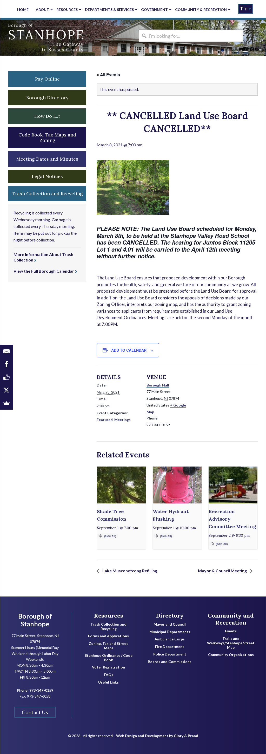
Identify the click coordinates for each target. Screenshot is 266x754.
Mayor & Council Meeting (223, 570)
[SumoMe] (6, 403)
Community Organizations (231, 655)
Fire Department (169, 647)
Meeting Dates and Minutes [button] (47, 159)
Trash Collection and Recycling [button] (47, 193)
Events (231, 631)
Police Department (169, 654)
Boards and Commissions (169, 662)
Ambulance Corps (170, 639)
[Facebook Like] (6, 377)
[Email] (6, 351)
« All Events (108, 74)
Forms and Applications (108, 636)
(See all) (110, 536)
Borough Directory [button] (47, 98)
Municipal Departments (169, 632)
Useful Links (108, 682)
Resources (108, 615)
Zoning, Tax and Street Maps (108, 645)
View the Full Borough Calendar (44, 270)
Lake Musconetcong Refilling (129, 570)
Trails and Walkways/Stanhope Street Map (231, 643)
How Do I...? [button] (47, 116)
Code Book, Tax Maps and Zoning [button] (47, 137)
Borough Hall (158, 385)
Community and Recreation (231, 619)
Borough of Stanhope (39, 37)
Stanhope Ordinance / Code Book (108, 657)
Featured (105, 419)
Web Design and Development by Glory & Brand (157, 735)
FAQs (108, 675)
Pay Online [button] (47, 79)
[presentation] (121, 485)
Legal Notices (47, 176)
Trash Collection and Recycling (108, 626)
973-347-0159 (41, 690)
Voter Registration (108, 667)
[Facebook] (6, 364)
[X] (6, 390)
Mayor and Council (170, 624)
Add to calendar (129, 350)
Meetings (122, 419)
